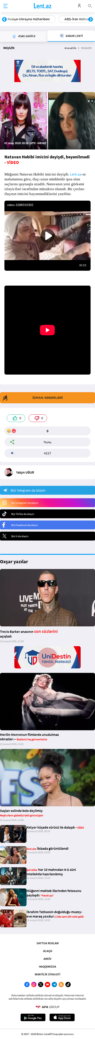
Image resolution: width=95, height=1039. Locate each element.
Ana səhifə (70, 48)
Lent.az (75, 174)
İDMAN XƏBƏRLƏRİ (47, 397)
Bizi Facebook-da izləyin (24, 525)
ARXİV (47, 959)
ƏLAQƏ (47, 951)
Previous (4, 19)
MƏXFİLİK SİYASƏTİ (47, 974)
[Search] (90, 5)
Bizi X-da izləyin (19, 536)
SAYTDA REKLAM (47, 943)
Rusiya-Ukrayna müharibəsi (29, 19)
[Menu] (5, 6)
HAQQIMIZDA (47, 966)
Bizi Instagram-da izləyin (24, 502)
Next (90, 19)
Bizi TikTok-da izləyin (22, 514)
